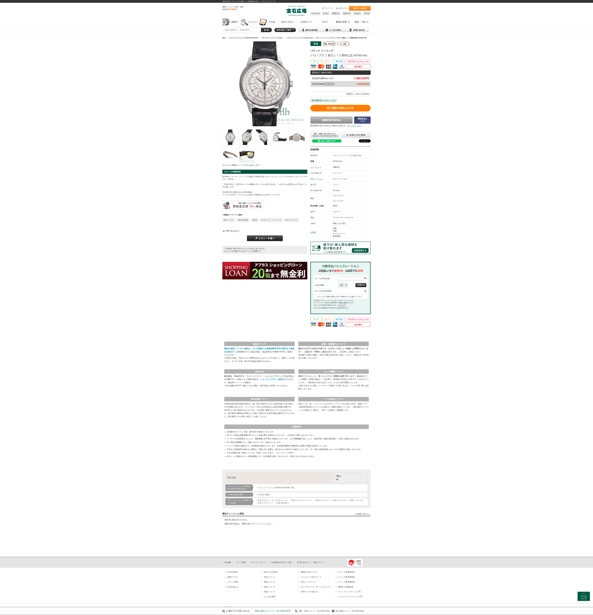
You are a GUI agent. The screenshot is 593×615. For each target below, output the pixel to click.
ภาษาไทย (316, 13)
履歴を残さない (364, 514)
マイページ (329, 8)
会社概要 (227, 562)
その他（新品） (264, 495)
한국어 (326, 13)
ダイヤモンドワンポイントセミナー (316, 587)
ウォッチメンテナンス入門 (349, 592)
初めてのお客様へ (271, 572)
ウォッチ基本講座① (346, 572)
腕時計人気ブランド (309, 572)
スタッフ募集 (241, 562)
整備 (312, 217)
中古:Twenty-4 (282, 503)
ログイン (248, 251)
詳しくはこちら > (354, 126)
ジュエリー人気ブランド (311, 577)
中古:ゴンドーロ (339, 500)
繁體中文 (336, 13)
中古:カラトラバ (322, 500)
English (357, 13)
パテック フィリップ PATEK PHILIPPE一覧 (276, 488)
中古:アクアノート (265, 503)
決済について (269, 577)
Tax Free (329, 84)
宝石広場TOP (232, 572)
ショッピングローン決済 (271, 379)
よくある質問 (269, 597)
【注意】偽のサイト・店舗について (309, 562)
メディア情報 (232, 582)
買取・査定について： (308, 611)
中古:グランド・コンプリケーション (273, 500)
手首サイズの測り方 (309, 592)
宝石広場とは (232, 587)
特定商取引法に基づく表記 (281, 562)
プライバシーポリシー (258, 562)
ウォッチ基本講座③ (346, 582)
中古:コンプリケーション (302, 500)
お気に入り (342, 8)
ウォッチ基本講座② (346, 577)
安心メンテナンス (308, 582)
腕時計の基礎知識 (345, 587)
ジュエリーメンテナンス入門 (350, 597)
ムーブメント (316, 167)
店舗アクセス (232, 577)
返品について (269, 587)
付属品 (313, 232)
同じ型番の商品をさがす (340, 108)
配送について (269, 582)
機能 (312, 198)
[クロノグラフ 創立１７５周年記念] (230, 137)
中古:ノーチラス (356, 500)
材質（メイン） (316, 179)
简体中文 (347, 13)
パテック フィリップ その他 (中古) (347, 155)
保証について (269, 592)
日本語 (367, 13)
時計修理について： (343, 611)
